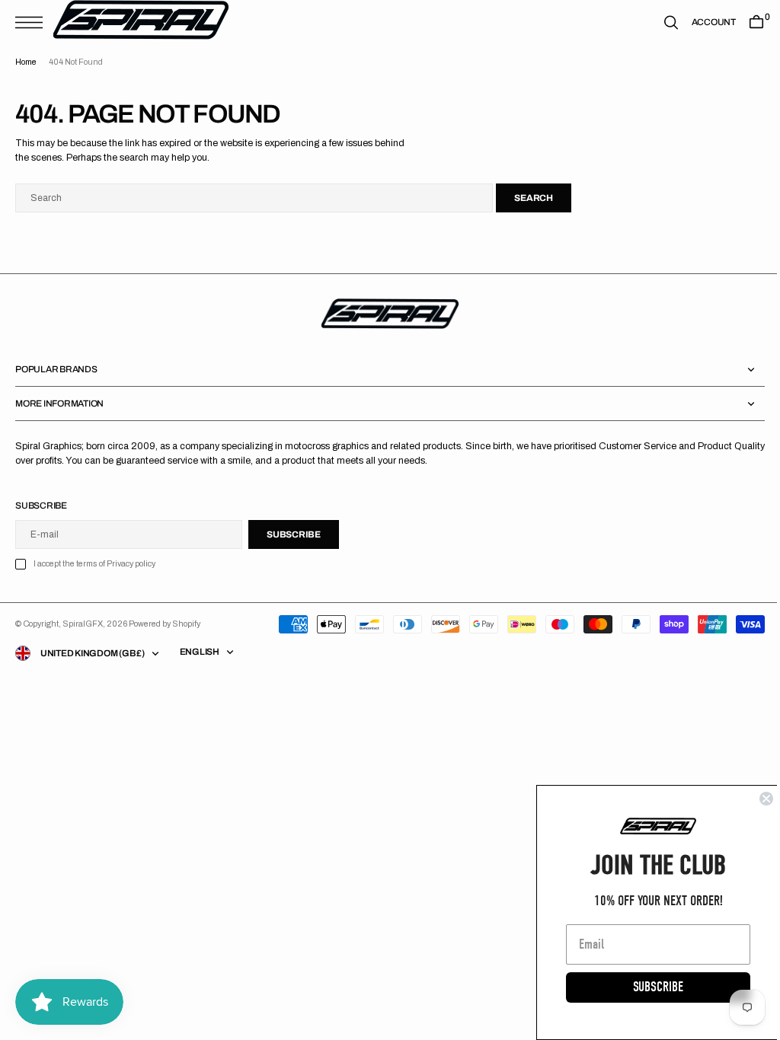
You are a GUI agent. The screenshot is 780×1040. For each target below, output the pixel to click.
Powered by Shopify (164, 624)
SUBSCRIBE (647, 987)
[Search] (659, 22)
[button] (32, 22)
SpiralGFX (82, 624)
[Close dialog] (754, 798)
